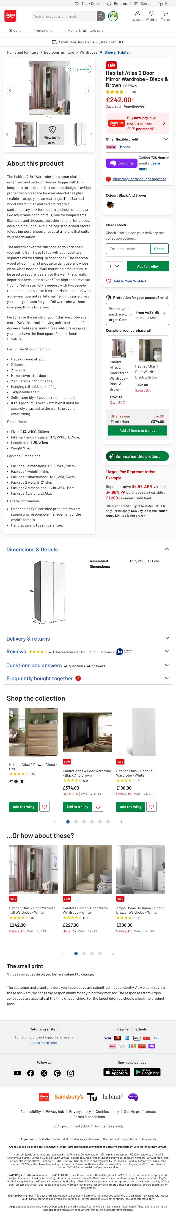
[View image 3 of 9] (79, 134)
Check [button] (159, 248)
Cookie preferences (140, 1111)
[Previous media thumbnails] (7, 134)
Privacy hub (55, 1111)
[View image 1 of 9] (24, 134)
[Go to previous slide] (10, 90)
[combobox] (64, 16)
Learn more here (43, 1042)
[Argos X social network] (44, 1073)
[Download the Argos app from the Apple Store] (116, 1075)
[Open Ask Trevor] (113, 16)
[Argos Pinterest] (57, 1073)
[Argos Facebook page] (30, 1073)
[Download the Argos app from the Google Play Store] (147, 1075)
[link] (137, 178)
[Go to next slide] (89, 90)
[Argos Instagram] (70, 1073)
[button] (78, 69)
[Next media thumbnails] (92, 134)
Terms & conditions (89, 1116)
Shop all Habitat (117, 52)
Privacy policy (80, 1111)
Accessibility (30, 1111)
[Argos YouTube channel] (17, 1073)
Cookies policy (107, 1111)
